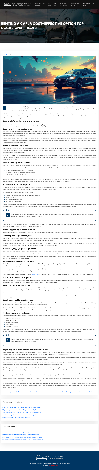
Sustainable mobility (86, 4)
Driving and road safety (63, 4)
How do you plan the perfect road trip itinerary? (16, 417)
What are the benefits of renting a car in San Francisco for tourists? (21, 412)
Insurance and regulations (75, 4)
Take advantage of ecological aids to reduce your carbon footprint (75, 392)
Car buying (50, 4)
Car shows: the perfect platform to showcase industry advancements (22, 415)
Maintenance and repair (28, 4)
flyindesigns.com (53, 465)
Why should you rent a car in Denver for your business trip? (19, 410)
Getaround (34, 274)
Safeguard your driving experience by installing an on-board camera (22, 432)
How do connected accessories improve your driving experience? (21, 434)
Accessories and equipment (40, 4)
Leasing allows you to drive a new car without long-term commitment (22, 440)
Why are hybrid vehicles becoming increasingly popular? (21, 392)
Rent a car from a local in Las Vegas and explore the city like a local (21, 407)
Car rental (56, 4)
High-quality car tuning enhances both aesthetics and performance (22, 437)
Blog (94, 3)
